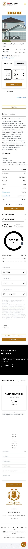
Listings (14, 434)
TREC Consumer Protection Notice (14, 536)
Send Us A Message (14, 485)
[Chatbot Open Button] (23, 544)
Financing (14, 441)
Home (14, 432)
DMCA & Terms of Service (15, 547)
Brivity (12, 545)
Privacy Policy (4, 547)
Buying (14, 436)
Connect (14, 447)
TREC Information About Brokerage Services (14, 537)
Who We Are (14, 445)
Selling (14, 438)
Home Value (14, 443)
